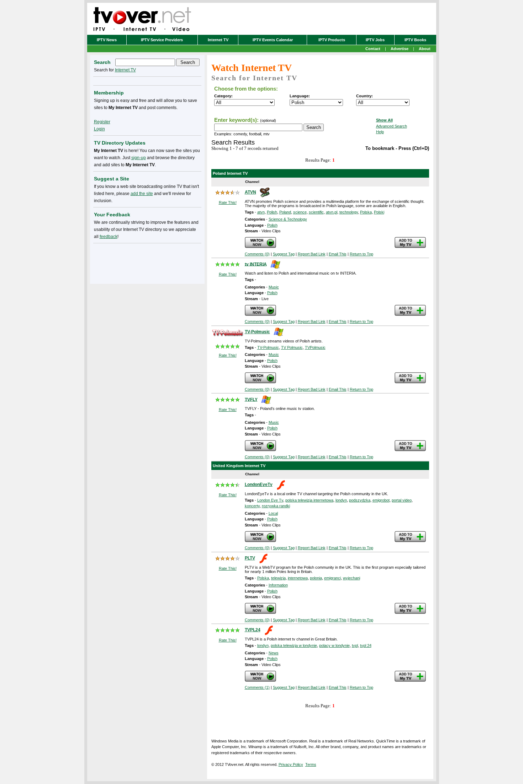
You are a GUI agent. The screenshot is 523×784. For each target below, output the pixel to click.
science (300, 212)
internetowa (298, 578)
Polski (379, 212)
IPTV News (107, 40)
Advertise (399, 49)
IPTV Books (415, 40)
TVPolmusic (315, 347)
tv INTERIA (256, 263)
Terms (310, 764)
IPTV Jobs (375, 40)
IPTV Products (331, 40)
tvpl (355, 645)
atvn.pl (331, 212)
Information (278, 585)
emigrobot (381, 500)
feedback (108, 236)
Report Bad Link (312, 254)
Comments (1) (257, 687)
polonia (316, 578)
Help (380, 132)
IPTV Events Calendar (273, 40)
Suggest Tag (284, 254)
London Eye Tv (270, 500)
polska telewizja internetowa (309, 500)
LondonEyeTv (259, 484)
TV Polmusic (292, 347)
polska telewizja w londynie (294, 645)
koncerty (252, 506)
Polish (272, 212)
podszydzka (359, 500)
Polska (366, 212)
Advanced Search (391, 126)
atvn (261, 212)
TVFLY (251, 399)
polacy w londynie (334, 645)
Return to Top (361, 254)
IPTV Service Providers (162, 40)
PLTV (250, 558)
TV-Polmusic (257, 331)
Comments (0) (257, 254)
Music (274, 287)
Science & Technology (288, 219)
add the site (142, 193)
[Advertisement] (147, 262)
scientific (316, 212)
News (274, 653)
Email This (338, 254)
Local (273, 513)
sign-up (138, 157)
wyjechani (351, 578)
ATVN (250, 192)
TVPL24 (252, 629)
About (424, 49)
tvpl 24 (365, 645)
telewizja (278, 578)
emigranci (332, 578)
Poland (285, 212)
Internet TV (218, 40)
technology (348, 212)
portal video (402, 500)
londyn (341, 500)
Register (102, 121)
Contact (372, 49)
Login (99, 128)
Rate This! (228, 202)
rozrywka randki (276, 506)
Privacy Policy (291, 764)
